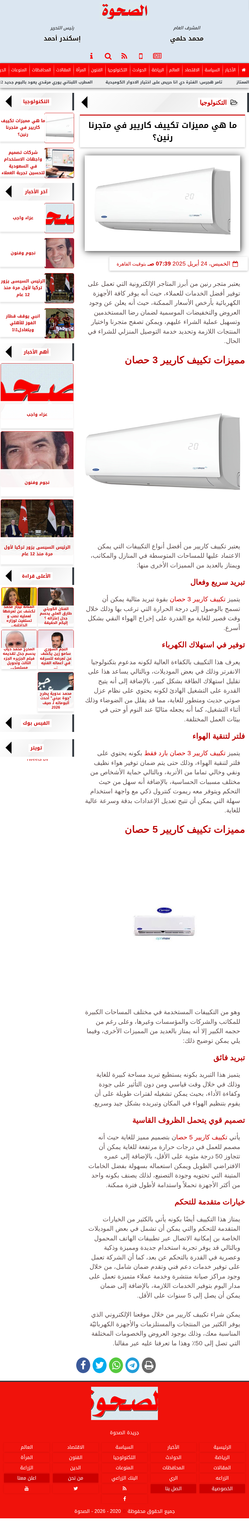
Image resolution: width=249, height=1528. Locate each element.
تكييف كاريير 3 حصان (198, 599)
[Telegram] (132, 1365)
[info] (91, 55)
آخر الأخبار (36, 192)
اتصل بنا (173, 1488)
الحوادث (139, 70)
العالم (174, 70)
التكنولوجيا (117, 70)
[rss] (124, 55)
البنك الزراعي (124, 1478)
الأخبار (230, 70)
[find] (108, 55)
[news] (157, 55)
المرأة (81, 70)
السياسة (212, 70)
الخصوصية (222, 1488)
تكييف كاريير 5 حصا (201, 1137)
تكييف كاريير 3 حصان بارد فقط (185, 752)
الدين (75, 1467)
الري (173, 1478)
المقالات (63, 70)
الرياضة (158, 70)
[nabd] (140, 55)
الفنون (97, 70)
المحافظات (41, 70)
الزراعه (222, 1478)
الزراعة (26, 1467)
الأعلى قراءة (36, 576)
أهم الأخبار (36, 352)
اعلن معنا (26, 1478)
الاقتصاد (192, 70)
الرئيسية (222, 1447)
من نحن (75, 1478)
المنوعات (19, 70)
